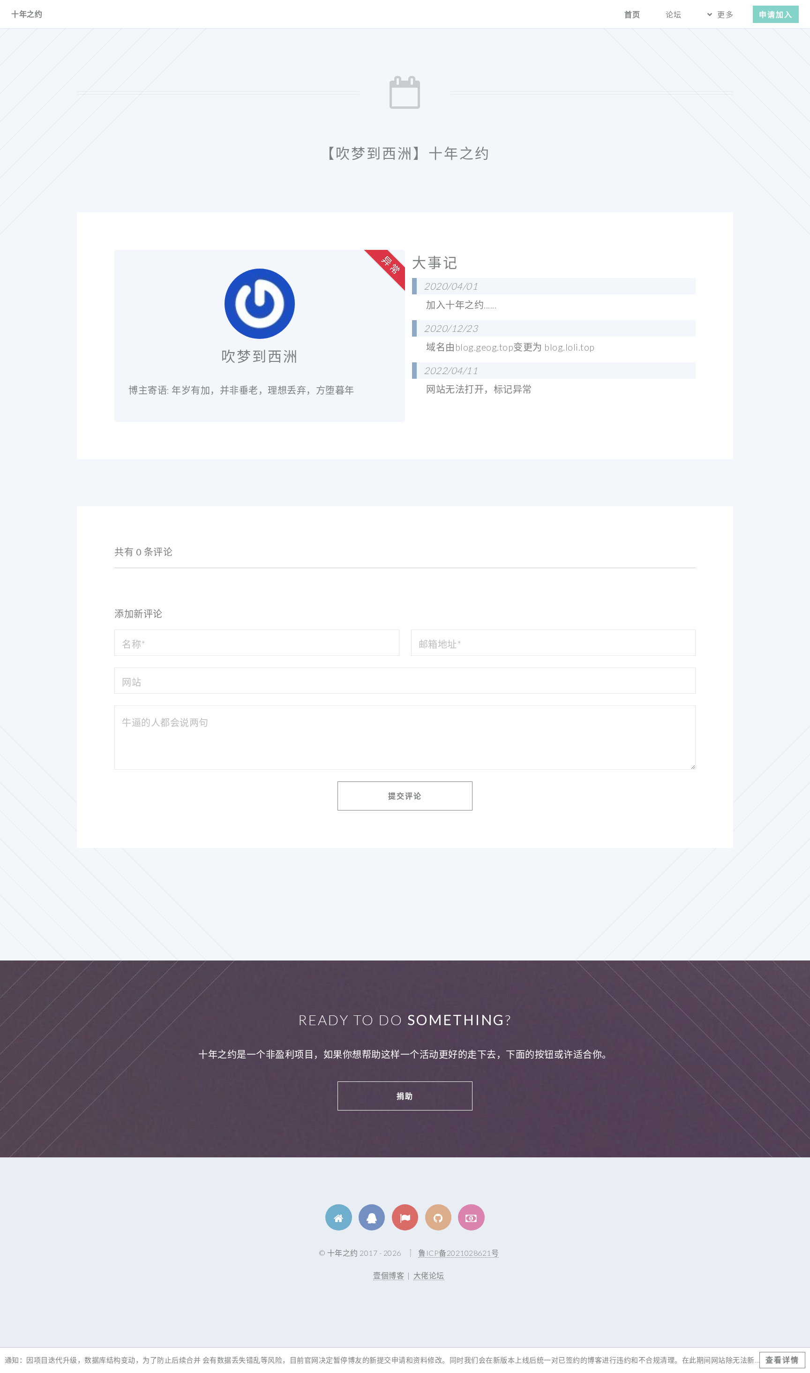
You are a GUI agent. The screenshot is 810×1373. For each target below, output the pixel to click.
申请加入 (776, 14)
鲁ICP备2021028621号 (458, 1252)
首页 (632, 14)
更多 (725, 14)
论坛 (674, 14)
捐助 (405, 1095)
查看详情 (782, 1359)
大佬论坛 (428, 1275)
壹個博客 (388, 1275)
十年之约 (26, 13)
